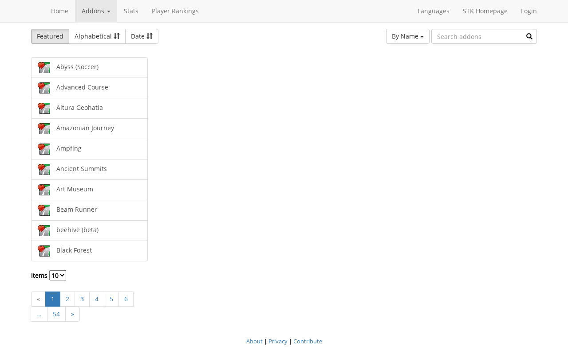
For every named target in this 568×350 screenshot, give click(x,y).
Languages (434, 11)
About (254, 341)
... (39, 314)
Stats (131, 11)
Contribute (307, 341)
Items (40, 275)
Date (138, 36)
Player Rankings (175, 11)
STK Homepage (485, 11)
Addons (94, 11)
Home (59, 11)
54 (56, 314)
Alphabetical (94, 36)
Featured (50, 36)
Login (529, 11)
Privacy (278, 341)
